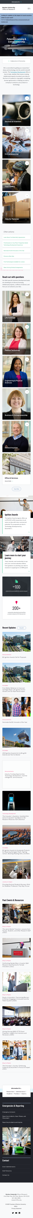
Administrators (20, 1091)
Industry (23, 1094)
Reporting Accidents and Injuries (12, 1122)
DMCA (15, 1206)
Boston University (16, 1189)
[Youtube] (16, 1213)
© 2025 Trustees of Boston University (16, 1204)
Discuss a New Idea (9, 256)
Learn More (16, 522)
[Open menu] (29, 8)
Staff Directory (7, 1171)
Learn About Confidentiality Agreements (14, 237)
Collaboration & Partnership (17, 61)
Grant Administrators (8, 1166)
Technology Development (17, 72)
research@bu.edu (16, 1200)
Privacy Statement (17, 1208)
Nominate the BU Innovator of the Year (14, 250)
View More (16, 489)
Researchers (10, 1091)
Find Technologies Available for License (14, 261)
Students (9, 1094)
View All (21, 628)
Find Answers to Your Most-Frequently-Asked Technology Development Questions (16, 244)
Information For (16, 2)
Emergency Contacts (8, 1112)
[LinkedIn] (20, 1213)
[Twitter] (13, 1213)
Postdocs (17, 1094)
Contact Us (5, 1175)
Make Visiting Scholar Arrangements (13, 267)
